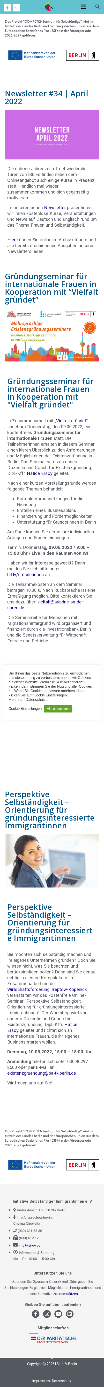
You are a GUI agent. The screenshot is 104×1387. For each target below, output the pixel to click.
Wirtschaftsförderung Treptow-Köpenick (47, 989)
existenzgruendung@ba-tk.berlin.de (41, 1073)
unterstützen (68, 1294)
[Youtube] (58, 1314)
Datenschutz (62, 1381)
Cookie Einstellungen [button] (25, 709)
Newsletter (55, 207)
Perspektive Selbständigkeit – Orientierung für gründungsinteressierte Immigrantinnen (50, 810)
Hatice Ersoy (39, 473)
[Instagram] (16, 7)
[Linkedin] (70, 1314)
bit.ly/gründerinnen (25, 574)
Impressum (41, 1381)
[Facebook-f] (7, 7)
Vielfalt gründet (71, 420)
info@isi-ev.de (29, 1245)
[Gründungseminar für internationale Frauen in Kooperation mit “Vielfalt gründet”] (52, 334)
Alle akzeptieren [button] (58, 709)
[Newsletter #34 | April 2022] (52, 134)
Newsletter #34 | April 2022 (46, 97)
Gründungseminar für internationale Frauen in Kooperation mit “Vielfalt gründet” (51, 288)
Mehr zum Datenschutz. (27, 700)
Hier (11, 239)
